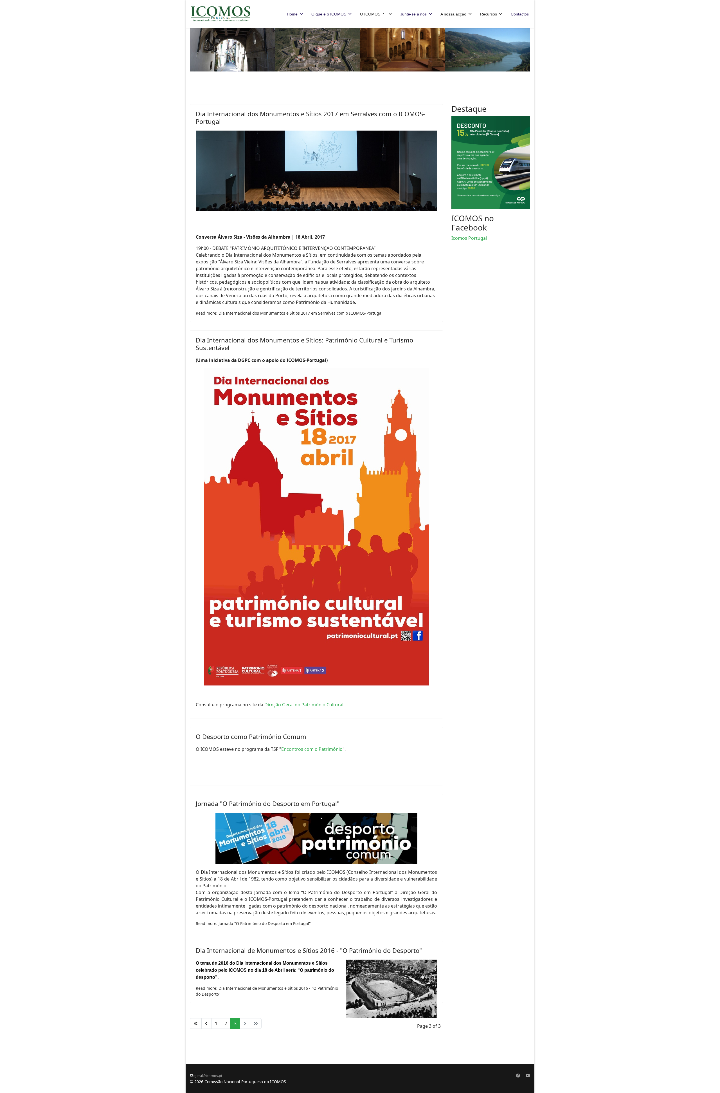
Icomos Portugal (469, 238)
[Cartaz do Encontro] (316, 838)
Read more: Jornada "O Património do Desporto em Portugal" (253, 923)
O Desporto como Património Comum (251, 736)
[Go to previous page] (206, 1023)
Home (292, 14)
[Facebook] (518, 1075)
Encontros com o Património (312, 749)
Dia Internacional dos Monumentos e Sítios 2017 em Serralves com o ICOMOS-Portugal (310, 117)
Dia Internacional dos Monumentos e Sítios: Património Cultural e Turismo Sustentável (304, 343)
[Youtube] (528, 1075)
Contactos (520, 14)
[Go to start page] (196, 1023)
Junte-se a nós (413, 14)
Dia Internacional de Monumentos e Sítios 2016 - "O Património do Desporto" (309, 950)
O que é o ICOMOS (328, 14)
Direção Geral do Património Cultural (303, 705)
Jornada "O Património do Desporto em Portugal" (267, 803)
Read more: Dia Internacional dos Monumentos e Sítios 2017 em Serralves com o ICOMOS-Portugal (289, 313)
